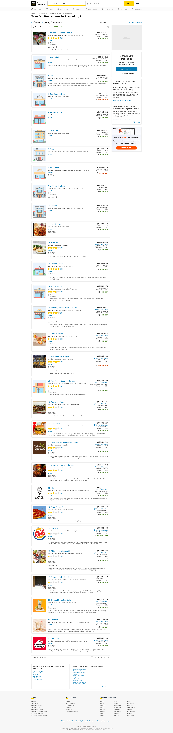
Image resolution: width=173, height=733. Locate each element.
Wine (66, 245)
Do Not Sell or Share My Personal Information (81, 721)
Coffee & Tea (73, 336)
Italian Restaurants (71, 289)
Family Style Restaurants (69, 383)
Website (50, 40)
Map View (38, 22)
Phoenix (129, 713)
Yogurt (75, 677)
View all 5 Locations (102, 444)
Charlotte (102, 709)
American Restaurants (68, 60)
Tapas (75, 674)
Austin (102, 703)
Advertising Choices (37, 709)
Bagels (64, 359)
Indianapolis (117, 705)
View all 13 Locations (102, 358)
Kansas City (117, 707)
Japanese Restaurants (68, 35)
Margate (35, 674)
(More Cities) (112, 697)
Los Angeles (117, 711)
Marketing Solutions (37, 713)
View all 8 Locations (102, 467)
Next (108, 658)
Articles (68, 701)
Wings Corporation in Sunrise (122, 100)
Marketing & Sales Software (39, 715)
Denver (102, 715)
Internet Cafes (77, 680)
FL (38, 13)
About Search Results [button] (135, 22)
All (48, 22)
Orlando (129, 709)
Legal (108, 721)
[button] (137, 3)
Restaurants (52, 13)
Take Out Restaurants (54, 35)
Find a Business (70, 703)
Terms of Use (101, 721)
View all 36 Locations (102, 490)
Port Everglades (38, 679)
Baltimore (102, 705)
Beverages (65, 336)
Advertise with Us (36, 705)
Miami (129, 701)
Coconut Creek (37, 676)
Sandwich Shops (67, 580)
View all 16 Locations (102, 621)
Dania (35, 677)
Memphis (116, 715)
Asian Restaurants (79, 672)
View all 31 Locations (102, 509)
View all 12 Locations (102, 425)
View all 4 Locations (102, 244)
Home (33, 13)
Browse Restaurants (72, 711)
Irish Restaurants (78, 675)
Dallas (101, 713)
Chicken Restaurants (82, 78)
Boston (102, 707)
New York (130, 705)
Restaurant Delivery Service (84, 170)
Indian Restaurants (79, 683)
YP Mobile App (70, 705)
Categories (69, 709)
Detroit (115, 701)
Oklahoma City (131, 707)
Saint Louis (130, 715)
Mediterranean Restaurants (82, 151)
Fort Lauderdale (38, 671)
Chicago (102, 711)
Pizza (63, 266)
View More (136, 122)
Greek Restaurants (67, 151)
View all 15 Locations (102, 640)
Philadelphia (131, 711)
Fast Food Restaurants (68, 78)
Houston (116, 703)
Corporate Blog (35, 707)
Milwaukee (130, 703)
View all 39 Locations (102, 404)
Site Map (68, 707)
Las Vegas (117, 709)
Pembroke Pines (38, 673)
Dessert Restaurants (79, 682)
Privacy (63, 721)
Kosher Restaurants (79, 669)
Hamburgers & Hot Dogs (69, 208)
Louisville (116, 713)
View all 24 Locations (102, 335)
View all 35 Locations (102, 553)
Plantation (44, 13)
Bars (63, 245)
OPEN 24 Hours (59, 27)
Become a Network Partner (39, 711)
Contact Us (34, 703)
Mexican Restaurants (68, 553)
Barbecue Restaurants (68, 310)
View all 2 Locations (102, 309)
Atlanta (102, 701)
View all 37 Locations (102, 530)
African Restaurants (79, 679)
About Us (34, 701)
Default (105, 22)
